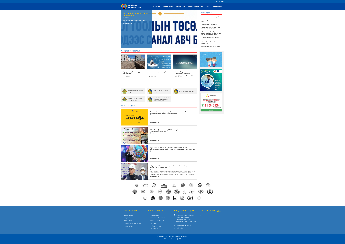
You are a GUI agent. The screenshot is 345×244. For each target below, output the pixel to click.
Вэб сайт (166, 239)
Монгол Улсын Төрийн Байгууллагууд (135, 99)
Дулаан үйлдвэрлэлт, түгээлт (133, 223)
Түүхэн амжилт (154, 215)
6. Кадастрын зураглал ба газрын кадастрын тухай (210, 38)
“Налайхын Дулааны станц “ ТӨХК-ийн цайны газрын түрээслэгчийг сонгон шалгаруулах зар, (172, 130)
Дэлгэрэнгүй (126, 23)
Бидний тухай (128, 215)
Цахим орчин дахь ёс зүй (157, 72)
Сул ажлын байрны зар (157, 220)
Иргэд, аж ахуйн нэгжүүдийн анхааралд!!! (132, 72)
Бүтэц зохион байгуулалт (157, 218)
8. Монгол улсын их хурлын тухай (210, 46)
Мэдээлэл (127, 218)
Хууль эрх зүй (128, 220)
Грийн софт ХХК (176, 239)
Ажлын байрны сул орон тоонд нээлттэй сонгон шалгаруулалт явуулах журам (185, 73)
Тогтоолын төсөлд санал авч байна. (136, 14)
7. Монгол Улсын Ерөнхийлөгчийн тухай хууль (210, 42)
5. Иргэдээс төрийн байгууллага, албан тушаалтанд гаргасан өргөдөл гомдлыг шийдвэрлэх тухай (211, 33)
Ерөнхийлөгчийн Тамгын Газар (135, 91)
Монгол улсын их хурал (186, 91)
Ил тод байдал (128, 226)
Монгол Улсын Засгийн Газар (160, 91)
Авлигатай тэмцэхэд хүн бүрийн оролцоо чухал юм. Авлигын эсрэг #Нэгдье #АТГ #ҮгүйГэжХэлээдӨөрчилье (172, 112)
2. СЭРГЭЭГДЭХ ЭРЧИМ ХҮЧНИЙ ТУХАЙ (209, 20)
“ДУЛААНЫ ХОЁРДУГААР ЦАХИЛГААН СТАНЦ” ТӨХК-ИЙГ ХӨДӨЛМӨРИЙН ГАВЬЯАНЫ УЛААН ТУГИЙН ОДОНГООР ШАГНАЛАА (172, 148)
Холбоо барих (220, 1)
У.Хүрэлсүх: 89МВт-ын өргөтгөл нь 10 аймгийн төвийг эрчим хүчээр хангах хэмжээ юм (170, 166)
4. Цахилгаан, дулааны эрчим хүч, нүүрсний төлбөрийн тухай (210, 28)
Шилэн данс (153, 223)
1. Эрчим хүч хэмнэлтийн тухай (210, 17)
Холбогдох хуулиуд (155, 226)
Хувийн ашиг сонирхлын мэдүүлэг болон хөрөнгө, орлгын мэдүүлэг (161, 99)
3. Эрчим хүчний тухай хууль (209, 24)
